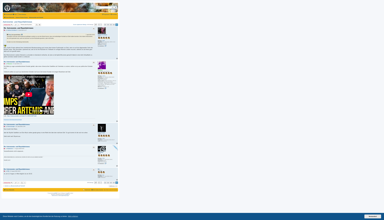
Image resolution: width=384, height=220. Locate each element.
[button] (95, 24)
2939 (103, 40)
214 (103, 175)
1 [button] (101, 25)
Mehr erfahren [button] (73, 216)
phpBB (55, 193)
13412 (103, 75)
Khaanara (100, 70)
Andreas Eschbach (102, 34)
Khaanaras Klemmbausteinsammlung (13, 119)
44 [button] (108, 25)
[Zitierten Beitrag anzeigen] (22, 35)
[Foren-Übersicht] (7, 7)
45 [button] (111, 25)
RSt (99, 169)
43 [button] (105, 25)
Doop (10, 34)
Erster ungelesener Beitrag (79, 24)
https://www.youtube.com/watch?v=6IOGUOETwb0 (21, 116)
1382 (103, 138)
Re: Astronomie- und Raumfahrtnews (18, 28)
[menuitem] (15, 14)
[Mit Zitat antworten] (93, 28)
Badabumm (100, 152)
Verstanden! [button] (373, 216)
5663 (103, 158)
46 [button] (113, 25)
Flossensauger (101, 132)
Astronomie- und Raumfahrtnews (17, 22)
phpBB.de (67, 194)
